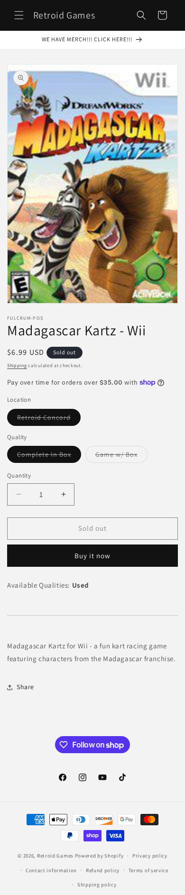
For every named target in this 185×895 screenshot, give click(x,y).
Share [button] (25, 687)
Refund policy (103, 870)
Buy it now (92, 555)
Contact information (51, 870)
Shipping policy (97, 884)
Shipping (17, 365)
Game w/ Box (121, 456)
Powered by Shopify (99, 855)
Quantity (19, 475)
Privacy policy (149, 855)
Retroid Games (55, 855)
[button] (19, 15)
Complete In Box (49, 456)
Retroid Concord (49, 419)
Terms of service (148, 870)
